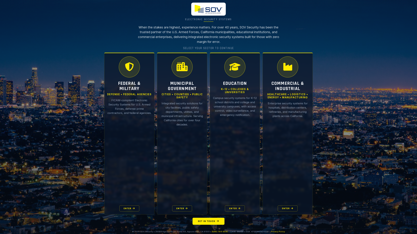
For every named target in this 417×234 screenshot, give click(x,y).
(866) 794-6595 (220, 231)
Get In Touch (206, 221)
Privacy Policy (278, 231)
